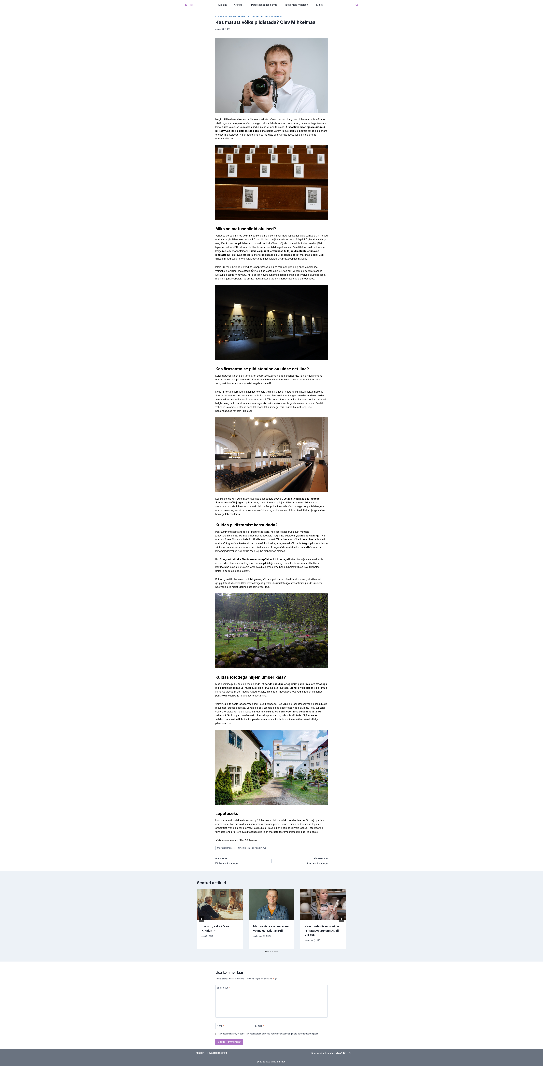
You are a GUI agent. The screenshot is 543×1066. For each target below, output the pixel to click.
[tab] (266, 951)
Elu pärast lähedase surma (230, 17)
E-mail (259, 1025)
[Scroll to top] (536, 1057)
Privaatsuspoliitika (217, 1052)
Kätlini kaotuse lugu (226, 861)
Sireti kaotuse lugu (317, 861)
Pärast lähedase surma (264, 4)
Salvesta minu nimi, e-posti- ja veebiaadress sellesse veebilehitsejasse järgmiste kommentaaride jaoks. (268, 1033)
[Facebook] (186, 5)
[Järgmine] (341, 919)
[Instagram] (191, 5)
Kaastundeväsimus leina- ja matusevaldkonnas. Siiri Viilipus (323, 931)
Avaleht (222, 4)
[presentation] (220, 904)
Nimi (220, 1025)
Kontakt (200, 1052)
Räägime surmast (274, 17)
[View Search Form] (356, 4)
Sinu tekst (223, 987)
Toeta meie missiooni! (297, 4)
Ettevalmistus (255, 17)
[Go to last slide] (201, 919)
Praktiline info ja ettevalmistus (252, 848)
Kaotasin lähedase (226, 848)
